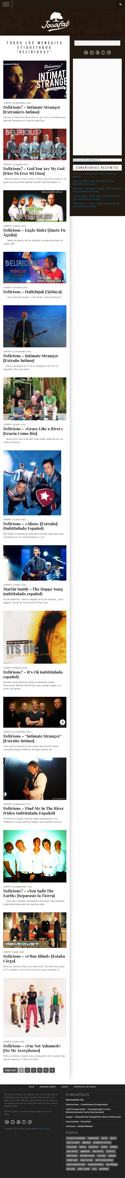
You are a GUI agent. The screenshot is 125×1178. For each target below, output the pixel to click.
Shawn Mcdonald (95, 1164)
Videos (104, 1138)
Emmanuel (78, 188)
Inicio (31, 1087)
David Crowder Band (76, 1164)
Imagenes (86, 1142)
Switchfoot (72, 1151)
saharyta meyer (80, 196)
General (112, 1155)
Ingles (113, 1138)
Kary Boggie (72, 1155)
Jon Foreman (111, 1164)
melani (76, 181)
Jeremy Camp (72, 1160)
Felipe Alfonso (79, 203)
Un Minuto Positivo (102, 1142)
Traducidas (93, 1138)
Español (113, 1147)
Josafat (64, 1087)
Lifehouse (110, 1151)
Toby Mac (101, 1155)
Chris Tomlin (83, 1168)
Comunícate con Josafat (85, 1087)
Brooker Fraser (87, 1155)
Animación (85, 1151)
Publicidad (71, 1147)
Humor (104, 1147)
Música (83, 1147)
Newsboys (104, 1168)
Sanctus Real (87, 1160)
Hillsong (71, 1168)
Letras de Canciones (76, 1138)
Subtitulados (73, 1142)
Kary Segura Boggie (104, 1160)
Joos (94, 1168)
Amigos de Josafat (48, 1087)
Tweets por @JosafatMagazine (86, 160)
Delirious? (93, 1147)
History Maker (45, 1129)
